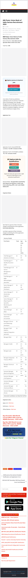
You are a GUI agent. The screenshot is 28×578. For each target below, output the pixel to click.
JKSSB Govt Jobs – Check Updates (9, 517)
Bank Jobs (6, 28)
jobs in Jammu (5, 30)
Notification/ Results (20, 534)
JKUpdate (19, 28)
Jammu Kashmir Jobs (17, 468)
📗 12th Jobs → (14, 167)
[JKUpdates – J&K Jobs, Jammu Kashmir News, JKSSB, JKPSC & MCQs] (3, 11)
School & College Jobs (13, 545)
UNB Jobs (17, 30)
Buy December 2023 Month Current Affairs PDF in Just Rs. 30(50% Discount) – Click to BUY (13, 417)
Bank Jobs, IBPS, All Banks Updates (10, 520)
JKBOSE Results (5, 537)
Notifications (13, 537)
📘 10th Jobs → (14, 164)
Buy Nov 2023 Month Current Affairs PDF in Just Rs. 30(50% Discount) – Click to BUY (12, 424)
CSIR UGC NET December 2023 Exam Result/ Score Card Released (13, 481)
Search (25, 489)
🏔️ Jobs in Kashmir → (14, 89)
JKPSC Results (10, 542)
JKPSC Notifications (19, 542)
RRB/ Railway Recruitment (7, 534)
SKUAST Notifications (13, 549)
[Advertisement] (14, 62)
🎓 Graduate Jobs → (14, 170)
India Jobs (10, 468)
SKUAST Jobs (4, 549)
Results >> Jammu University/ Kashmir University (13, 539)
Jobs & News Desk (7, 34)
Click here (11, 403)
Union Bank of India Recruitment (9, 32)
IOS (20, 434)
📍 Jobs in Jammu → (14, 86)
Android (15, 434)
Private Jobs (4, 545)
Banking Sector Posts (12, 28)
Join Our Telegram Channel (14, 438)
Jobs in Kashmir (12, 30)
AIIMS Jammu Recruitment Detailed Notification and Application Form (12, 476)
